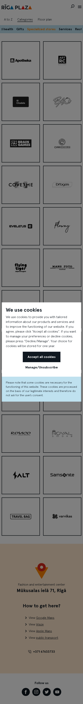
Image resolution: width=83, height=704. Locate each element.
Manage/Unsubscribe (41, 367)
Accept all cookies (42, 357)
